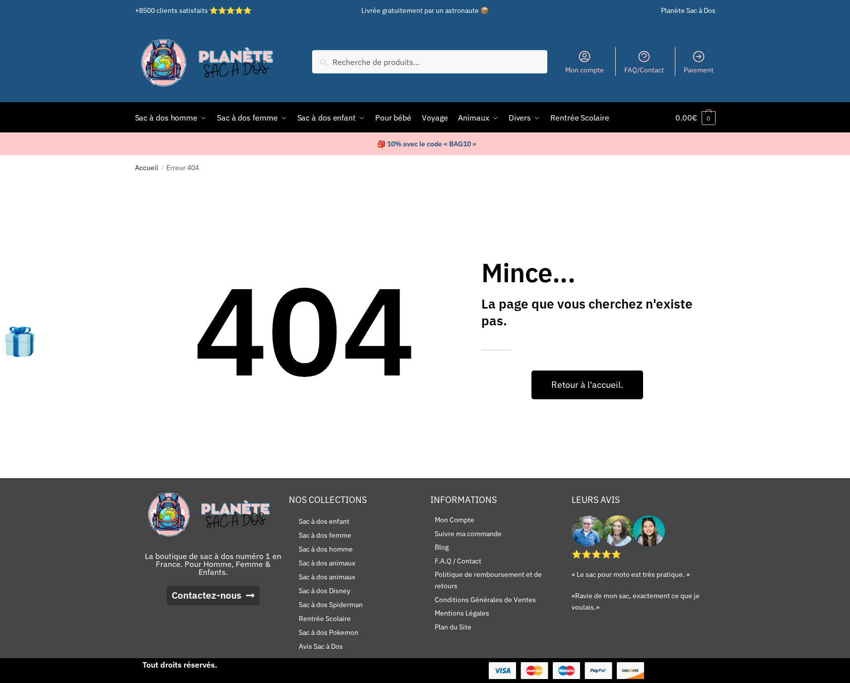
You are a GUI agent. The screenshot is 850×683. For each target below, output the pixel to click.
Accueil (146, 167)
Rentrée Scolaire (325, 618)
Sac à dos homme (326, 549)
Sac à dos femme (325, 535)
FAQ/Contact (644, 69)
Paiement (699, 69)
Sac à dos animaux (327, 563)
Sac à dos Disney (324, 590)
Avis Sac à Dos (321, 646)
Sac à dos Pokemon (328, 632)
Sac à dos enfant (324, 521)
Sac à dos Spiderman (331, 604)
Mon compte (584, 69)
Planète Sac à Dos (688, 10)
